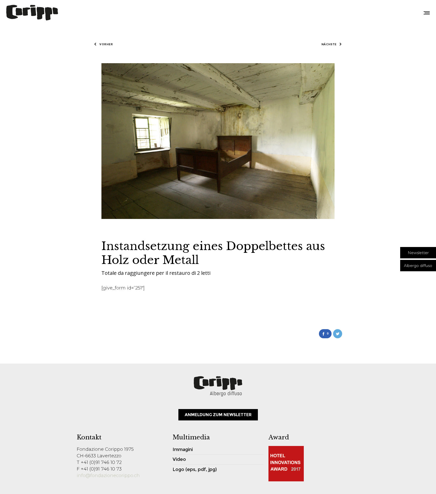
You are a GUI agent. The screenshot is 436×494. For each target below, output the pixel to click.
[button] (418, 252)
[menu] (426, 12)
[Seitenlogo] (32, 13)
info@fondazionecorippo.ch (108, 475)
